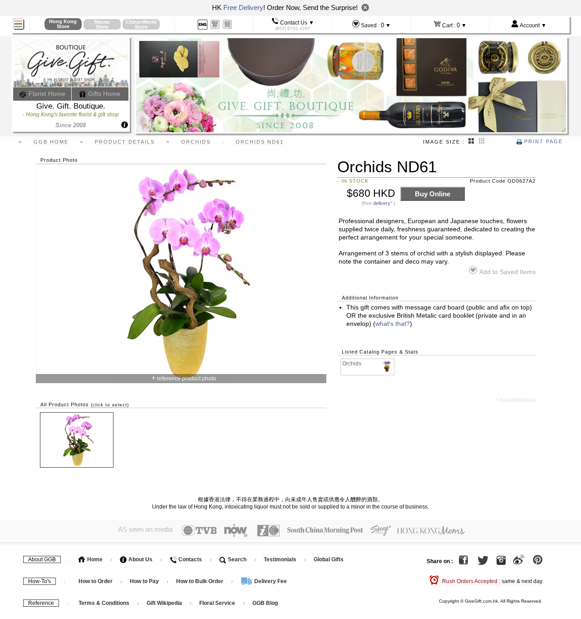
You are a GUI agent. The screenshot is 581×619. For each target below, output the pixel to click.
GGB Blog (265, 603)
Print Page (542, 141)
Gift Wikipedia (164, 603)
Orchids (351, 363)
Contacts (189, 559)
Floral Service (217, 603)
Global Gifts (329, 559)
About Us (140, 559)
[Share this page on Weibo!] (518, 561)
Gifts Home (103, 93)
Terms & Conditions (104, 603)
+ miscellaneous (515, 400)
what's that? (392, 323)
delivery (381, 203)
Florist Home (46, 93)
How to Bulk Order (200, 581)
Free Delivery (243, 7)
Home (94, 559)
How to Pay (145, 581)
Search (236, 559)
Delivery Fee (270, 581)
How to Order (96, 581)
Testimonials (280, 559)
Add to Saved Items (507, 272)
